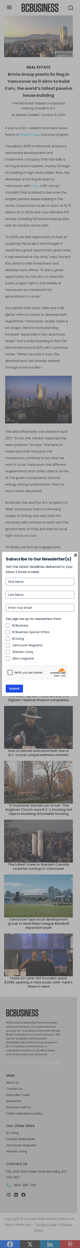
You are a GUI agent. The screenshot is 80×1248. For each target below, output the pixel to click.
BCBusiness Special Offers (30, 632)
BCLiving (18, 639)
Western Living (22, 652)
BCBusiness (20, 625)
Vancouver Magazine (27, 645)
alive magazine (23, 658)
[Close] (75, 555)
